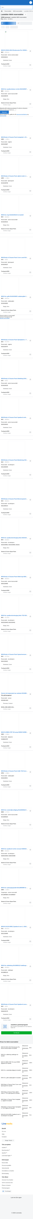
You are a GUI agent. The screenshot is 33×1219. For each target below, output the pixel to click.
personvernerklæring (22, 114)
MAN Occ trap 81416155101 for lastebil (12, 215)
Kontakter (4, 1136)
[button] (30, 2)
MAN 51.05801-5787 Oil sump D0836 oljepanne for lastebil (10, 1062)
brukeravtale (3, 115)
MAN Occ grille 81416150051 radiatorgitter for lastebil (16, 296)
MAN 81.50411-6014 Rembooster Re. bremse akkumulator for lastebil (10, 1047)
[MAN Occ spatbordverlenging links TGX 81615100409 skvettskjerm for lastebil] (16, 605)
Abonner (4, 112)
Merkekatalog (5, 1173)
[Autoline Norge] (10, 2)
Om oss (4, 1131)
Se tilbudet (16, 1032)
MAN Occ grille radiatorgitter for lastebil (11, 1077)
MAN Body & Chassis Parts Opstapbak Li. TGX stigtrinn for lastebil (11, 1107)
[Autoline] (2, 11)
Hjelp (3, 1134)
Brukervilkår (5, 1162)
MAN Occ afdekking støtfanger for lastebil (9, 1055)
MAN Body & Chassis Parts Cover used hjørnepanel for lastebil (11, 1085)
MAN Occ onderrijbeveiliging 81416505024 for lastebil (16, 810)
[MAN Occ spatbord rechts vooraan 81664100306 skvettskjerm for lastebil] (16, 838)
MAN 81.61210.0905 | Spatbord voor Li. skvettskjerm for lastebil (11, 1115)
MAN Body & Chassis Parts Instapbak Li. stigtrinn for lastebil (10, 1100)
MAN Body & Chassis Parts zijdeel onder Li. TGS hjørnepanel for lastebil (10, 1092)
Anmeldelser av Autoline (8, 1170)
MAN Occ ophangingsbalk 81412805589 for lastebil (16, 887)
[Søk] (30, 7)
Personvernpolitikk (6, 1165)
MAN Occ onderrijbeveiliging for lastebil (11, 1070)
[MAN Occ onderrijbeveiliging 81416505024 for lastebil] (16, 799)
